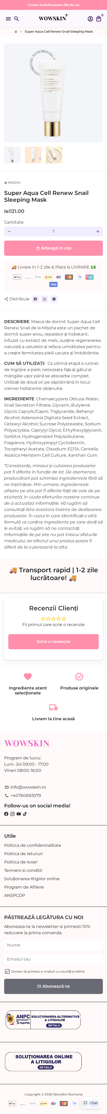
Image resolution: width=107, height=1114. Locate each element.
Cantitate (14, 222)
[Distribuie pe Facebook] (35, 299)
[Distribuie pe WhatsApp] (44, 299)
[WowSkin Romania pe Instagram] (12, 814)
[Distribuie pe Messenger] (54, 299)
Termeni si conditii (23, 870)
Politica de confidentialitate (32, 845)
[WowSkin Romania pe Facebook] (6, 814)
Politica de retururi (23, 853)
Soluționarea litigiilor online (32, 878)
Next (98, 93)
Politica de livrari (20, 862)
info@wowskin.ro (25, 787)
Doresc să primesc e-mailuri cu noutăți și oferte (48, 971)
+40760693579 (23, 795)
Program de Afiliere (24, 887)
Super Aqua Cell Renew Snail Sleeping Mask (59, 31)
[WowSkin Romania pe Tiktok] (25, 814)
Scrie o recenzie (53, 641)
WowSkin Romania (68, 1094)
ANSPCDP (14, 895)
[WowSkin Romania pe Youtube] (19, 814)
